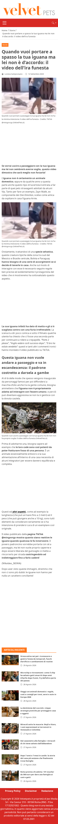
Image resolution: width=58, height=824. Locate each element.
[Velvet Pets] (29, 9)
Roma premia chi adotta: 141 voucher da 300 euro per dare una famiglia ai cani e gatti (37, 774)
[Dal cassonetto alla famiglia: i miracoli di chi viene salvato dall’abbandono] (10, 745)
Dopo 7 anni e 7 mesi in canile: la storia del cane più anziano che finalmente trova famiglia (37, 758)
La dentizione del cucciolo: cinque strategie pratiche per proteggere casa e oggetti (38, 711)
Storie (5, 44)
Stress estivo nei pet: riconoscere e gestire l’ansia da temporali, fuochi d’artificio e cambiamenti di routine (36, 659)
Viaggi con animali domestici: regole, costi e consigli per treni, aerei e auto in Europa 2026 (38, 694)
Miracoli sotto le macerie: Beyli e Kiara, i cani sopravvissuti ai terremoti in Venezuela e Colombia (38, 727)
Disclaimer (31, 790)
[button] (54, 23)
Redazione (47, 790)
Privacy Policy (12, 790)
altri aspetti (19, 511)
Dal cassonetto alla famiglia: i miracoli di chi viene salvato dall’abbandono (37, 742)
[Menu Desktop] (4, 23)
